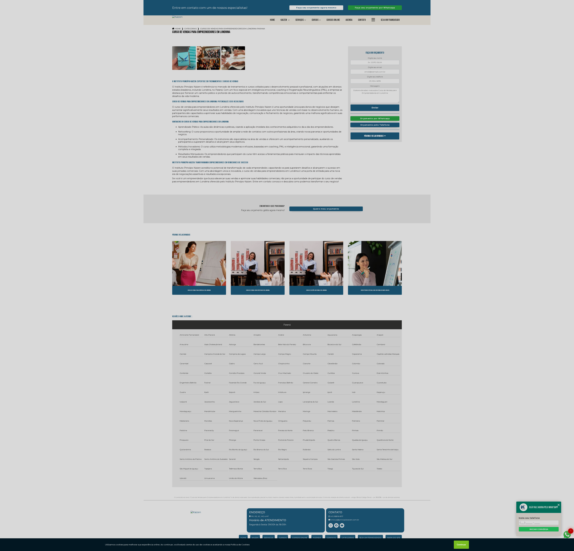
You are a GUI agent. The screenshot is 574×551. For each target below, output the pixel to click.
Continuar (461, 545)
